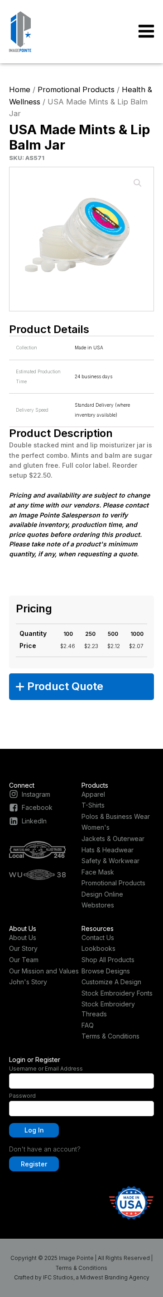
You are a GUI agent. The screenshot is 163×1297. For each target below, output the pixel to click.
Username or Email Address (46, 1068)
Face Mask (98, 872)
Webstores (98, 905)
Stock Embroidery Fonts (117, 993)
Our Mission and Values (44, 971)
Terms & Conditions (110, 1036)
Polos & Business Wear (116, 816)
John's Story (28, 982)
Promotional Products (76, 89)
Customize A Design (111, 982)
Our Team (23, 959)
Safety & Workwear (110, 861)
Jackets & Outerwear (113, 838)
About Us (22, 937)
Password (22, 1095)
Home (19, 89)
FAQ (88, 1025)
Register (34, 1164)
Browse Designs (106, 971)
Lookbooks (98, 948)
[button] (137, 183)
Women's (96, 827)
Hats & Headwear (108, 850)
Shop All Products (108, 959)
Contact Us (98, 937)
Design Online (102, 894)
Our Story (23, 948)
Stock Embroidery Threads (108, 1009)
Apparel (93, 794)
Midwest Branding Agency (114, 1277)
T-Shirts (93, 805)
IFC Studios (58, 1277)
